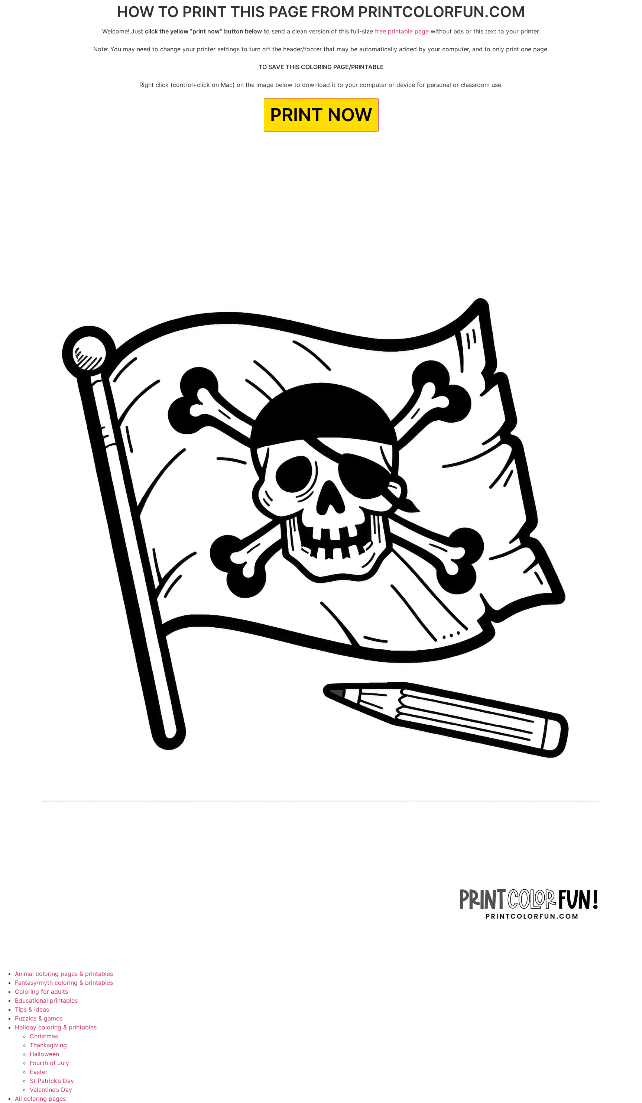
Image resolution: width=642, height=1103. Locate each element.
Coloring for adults (41, 991)
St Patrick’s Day (52, 1080)
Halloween (44, 1054)
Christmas (44, 1036)
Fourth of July (49, 1063)
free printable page (402, 31)
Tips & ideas (32, 1009)
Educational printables (46, 1000)
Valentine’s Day (51, 1089)
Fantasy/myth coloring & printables (64, 982)
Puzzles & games (38, 1018)
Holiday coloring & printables (56, 1027)
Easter (39, 1071)
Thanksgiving (48, 1045)
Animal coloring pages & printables (64, 973)
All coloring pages (40, 1098)
